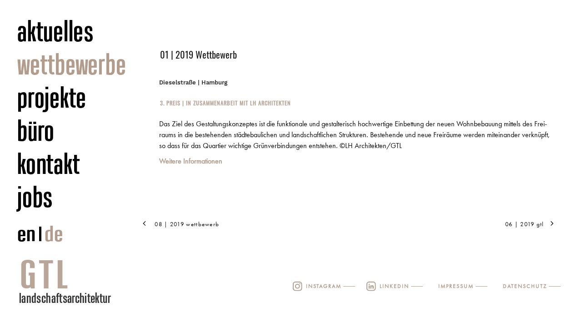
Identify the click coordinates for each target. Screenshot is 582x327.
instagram (323, 286)
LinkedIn (394, 286)
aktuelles (55, 31)
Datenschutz (525, 286)
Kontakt (48, 163)
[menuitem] (84, 31)
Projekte (51, 97)
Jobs (35, 196)
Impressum (456, 286)
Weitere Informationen (190, 161)
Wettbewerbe (71, 64)
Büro (36, 130)
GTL (45, 274)
